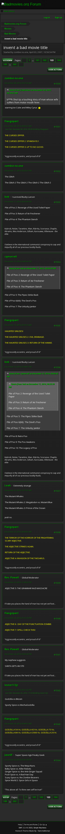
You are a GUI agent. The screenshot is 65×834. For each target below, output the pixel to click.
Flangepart (12, 121)
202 (15, 64)
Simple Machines (39, 828)
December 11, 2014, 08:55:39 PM (18, 201)
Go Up (6, 797)
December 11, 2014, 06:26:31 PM (18, 170)
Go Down (7, 60)
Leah (8, 485)
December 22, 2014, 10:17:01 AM (18, 490)
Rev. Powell (12, 577)
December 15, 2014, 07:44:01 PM (18, 367)
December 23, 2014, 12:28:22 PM (18, 582)
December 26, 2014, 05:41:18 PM (18, 759)
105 (5, 64)
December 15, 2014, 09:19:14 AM (18, 325)
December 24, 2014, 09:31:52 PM (18, 690)
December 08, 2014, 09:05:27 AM (18, 126)
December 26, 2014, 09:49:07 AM (18, 723)
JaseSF (8, 755)
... (33, 60)
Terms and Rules (31, 824)
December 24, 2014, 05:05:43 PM (18, 654)
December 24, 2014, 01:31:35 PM (18, 618)
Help (20, 824)
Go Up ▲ (43, 824)
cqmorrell (11, 256)
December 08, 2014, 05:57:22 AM (18, 83)
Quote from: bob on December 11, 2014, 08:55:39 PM (32, 268)
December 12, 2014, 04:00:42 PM (18, 261)
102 (45, 60)
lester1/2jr (11, 685)
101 (37, 60)
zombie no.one (14, 78)
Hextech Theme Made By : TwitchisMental (32, 831)
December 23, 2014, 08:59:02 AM (18, 532)
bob (7, 196)
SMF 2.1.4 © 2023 (25, 828)
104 (59, 60)
